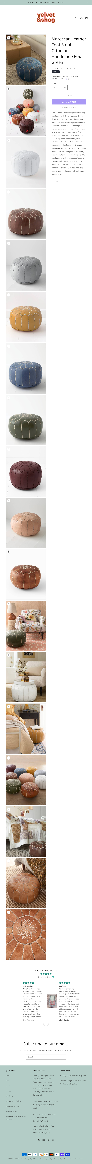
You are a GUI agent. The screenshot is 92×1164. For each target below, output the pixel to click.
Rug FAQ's (9, 1096)
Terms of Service (11, 1111)
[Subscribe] (63, 1057)
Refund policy (58, 1159)
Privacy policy (68, 1159)
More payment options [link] (69, 107)
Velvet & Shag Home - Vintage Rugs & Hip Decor (26, 1159)
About (8, 1086)
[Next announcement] (87, 2)
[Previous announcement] (4, 2)
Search (8, 1076)
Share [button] (56, 181)
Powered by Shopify (46, 1159)
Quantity (54, 83)
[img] (46, 974)
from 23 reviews (44, 977)
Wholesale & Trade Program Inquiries (16, 1117)
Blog (7, 1081)
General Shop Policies (14, 1101)
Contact (8, 1091)
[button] (4, 17)
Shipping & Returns (13, 1106)
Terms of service (79, 1159)
